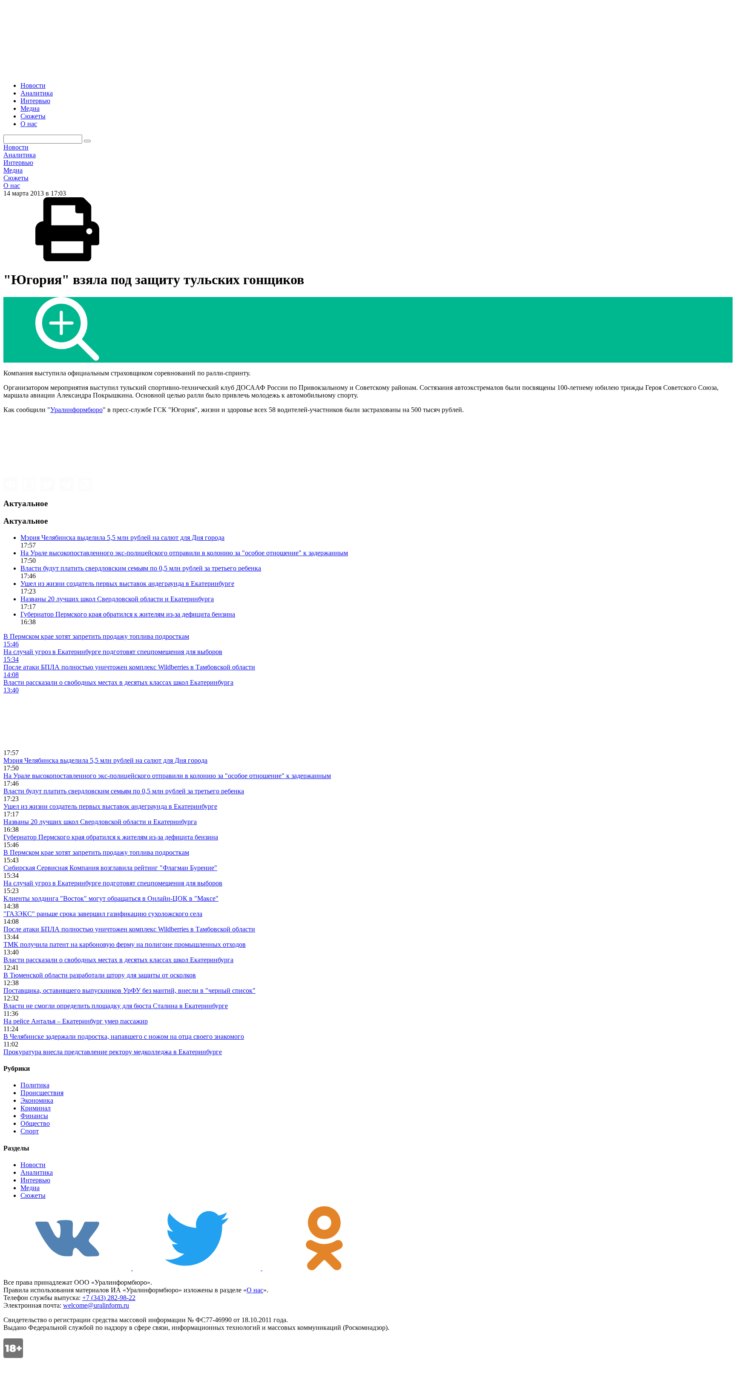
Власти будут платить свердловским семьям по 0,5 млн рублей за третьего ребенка (140, 568)
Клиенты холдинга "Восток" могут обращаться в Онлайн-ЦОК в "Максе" (110, 898)
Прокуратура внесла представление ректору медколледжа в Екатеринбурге (112, 1051)
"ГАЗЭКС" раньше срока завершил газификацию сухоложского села (102, 913)
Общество (35, 1123)
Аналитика (36, 93)
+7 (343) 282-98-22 (108, 1297)
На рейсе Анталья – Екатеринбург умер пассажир (75, 1021)
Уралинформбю (73, 409)
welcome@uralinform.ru (96, 1305)
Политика (34, 1085)
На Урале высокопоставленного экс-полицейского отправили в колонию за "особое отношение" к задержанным (184, 552)
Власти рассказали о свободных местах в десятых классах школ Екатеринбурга (118, 959)
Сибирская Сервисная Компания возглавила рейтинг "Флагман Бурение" (110, 867)
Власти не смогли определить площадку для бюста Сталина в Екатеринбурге (115, 1005)
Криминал (35, 1108)
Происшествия (41, 1092)
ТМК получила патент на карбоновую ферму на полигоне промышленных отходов (124, 944)
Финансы (34, 1115)
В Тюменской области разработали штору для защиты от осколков (99, 975)
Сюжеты (33, 116)
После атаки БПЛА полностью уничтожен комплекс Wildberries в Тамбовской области (129, 929)
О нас (28, 123)
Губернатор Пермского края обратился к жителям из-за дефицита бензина (127, 614)
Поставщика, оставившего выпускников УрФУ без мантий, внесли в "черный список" (129, 990)
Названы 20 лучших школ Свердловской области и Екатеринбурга (117, 599)
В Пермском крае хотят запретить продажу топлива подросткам (96, 852)
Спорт (29, 1131)
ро (99, 409)
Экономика (36, 1100)
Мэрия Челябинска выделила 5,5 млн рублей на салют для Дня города (122, 537)
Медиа (30, 108)
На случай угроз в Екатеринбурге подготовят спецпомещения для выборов (112, 883)
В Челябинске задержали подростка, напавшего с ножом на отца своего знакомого (123, 1036)
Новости (33, 85)
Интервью (35, 100)
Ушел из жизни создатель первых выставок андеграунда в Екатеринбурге (127, 583)
